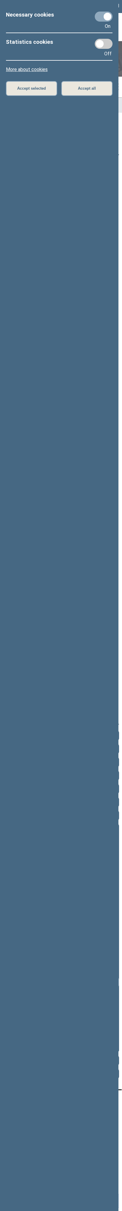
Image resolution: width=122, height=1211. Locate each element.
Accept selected (31, 88)
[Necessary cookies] (104, 17)
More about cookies (27, 69)
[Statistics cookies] (104, 44)
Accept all (87, 88)
